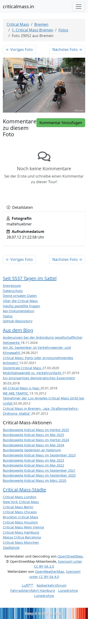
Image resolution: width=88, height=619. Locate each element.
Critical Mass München (21, 542)
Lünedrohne (68, 590)
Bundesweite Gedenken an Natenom (32, 450)
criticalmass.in (18, 6)
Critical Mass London (19, 497)
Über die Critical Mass (20, 301)
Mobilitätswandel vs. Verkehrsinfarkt (32, 373)
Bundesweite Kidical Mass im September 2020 (39, 475)
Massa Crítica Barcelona (22, 537)
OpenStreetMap (70, 556)
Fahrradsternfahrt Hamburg (32, 590)
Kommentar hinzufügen (60, 122)
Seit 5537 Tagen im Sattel (30, 278)
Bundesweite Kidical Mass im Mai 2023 (33, 460)
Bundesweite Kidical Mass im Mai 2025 (33, 435)
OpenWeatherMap (49, 571)
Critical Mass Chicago (20, 512)
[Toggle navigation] (78, 6)
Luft (27, 585)
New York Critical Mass (21, 502)
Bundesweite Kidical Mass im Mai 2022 (33, 465)
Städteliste (11, 547)
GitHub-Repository (17, 321)
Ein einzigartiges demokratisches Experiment (39, 378)
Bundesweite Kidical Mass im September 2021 (39, 470)
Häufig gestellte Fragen (21, 306)
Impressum (12, 285)
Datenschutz (13, 291)
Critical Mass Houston (20, 522)
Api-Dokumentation (18, 311)
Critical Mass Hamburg (21, 532)
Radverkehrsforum (51, 585)
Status (8, 316)
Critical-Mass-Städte (24, 489)
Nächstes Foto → (67, 49)
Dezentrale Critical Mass (22, 368)
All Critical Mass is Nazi (21, 388)
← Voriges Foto (19, 49)
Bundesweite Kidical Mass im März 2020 (34, 480)
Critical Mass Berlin (18, 507)
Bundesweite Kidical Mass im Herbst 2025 (36, 430)
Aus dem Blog (18, 330)
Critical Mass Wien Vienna (23, 527)
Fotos (63, 30)
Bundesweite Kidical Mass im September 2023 (39, 455)
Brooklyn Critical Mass (20, 517)
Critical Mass (18, 24)
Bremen (41, 24)
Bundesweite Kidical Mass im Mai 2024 (33, 445)
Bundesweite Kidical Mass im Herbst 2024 (36, 440)
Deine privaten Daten (20, 295)
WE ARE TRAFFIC (16, 393)
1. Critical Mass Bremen (32, 30)
